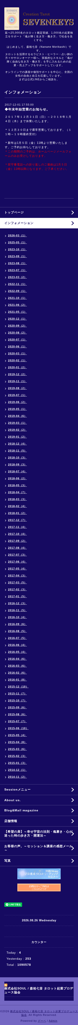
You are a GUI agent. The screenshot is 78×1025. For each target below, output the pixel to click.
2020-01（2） (17, 367)
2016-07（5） (17, 638)
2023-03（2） (17, 277)
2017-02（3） (17, 589)
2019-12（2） (17, 374)
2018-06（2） (17, 478)
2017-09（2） (17, 540)
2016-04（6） (17, 658)
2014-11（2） (17, 776)
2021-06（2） (17, 304)
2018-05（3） (17, 485)
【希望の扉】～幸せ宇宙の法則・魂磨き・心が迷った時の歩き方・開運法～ (38, 833)
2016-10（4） (17, 617)
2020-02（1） (17, 360)
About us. (12, 800)
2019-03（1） (17, 422)
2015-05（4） (17, 735)
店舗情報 (10, 821)
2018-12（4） (17, 443)
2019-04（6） (17, 416)
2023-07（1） (17, 270)
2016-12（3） (17, 603)
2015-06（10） (18, 728)
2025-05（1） (17, 242)
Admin (53, 1020)
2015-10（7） (17, 700)
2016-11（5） (17, 610)
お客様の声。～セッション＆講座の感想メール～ (38, 848)
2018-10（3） (17, 457)
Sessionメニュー (17, 789)
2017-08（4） (17, 547)
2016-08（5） (17, 631)
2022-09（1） (17, 291)
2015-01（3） (17, 763)
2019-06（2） (17, 402)
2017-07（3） (17, 554)
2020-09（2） (17, 325)
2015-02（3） (17, 756)
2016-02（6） (17, 672)
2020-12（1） (17, 318)
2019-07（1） (17, 395)
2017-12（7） (17, 520)
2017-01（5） (17, 596)
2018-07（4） (17, 471)
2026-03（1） (17, 235)
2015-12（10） (18, 686)
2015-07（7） (17, 721)
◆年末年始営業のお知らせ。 (27, 109)
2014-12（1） (17, 769)
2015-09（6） (17, 707)
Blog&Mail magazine (23, 810)
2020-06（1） (17, 346)
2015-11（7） (17, 693)
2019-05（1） (17, 409)
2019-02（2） (17, 429)
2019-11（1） (17, 381)
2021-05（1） (17, 311)
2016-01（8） (17, 679)
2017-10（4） (17, 533)
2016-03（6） (17, 665)
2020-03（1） (17, 353)
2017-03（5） (17, 582)
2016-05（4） (17, 651)
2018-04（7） (17, 492)
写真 (7, 860)
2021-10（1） (17, 298)
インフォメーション (19, 223)
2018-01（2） (17, 513)
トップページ (14, 212)
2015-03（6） (17, 749)
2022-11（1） (17, 284)
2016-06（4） (17, 645)
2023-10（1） (17, 249)
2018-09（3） (17, 464)
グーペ (42, 1020)
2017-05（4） (17, 568)
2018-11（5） (17, 450)
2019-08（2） (17, 388)
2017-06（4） (17, 561)
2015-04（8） (17, 742)
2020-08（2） (17, 332)
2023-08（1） (17, 263)
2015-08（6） (17, 714)
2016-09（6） (17, 624)
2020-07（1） (17, 339)
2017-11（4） (17, 527)
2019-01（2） (17, 436)
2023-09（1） (17, 256)
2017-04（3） (17, 575)
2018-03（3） (17, 499)
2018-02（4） (17, 506)
